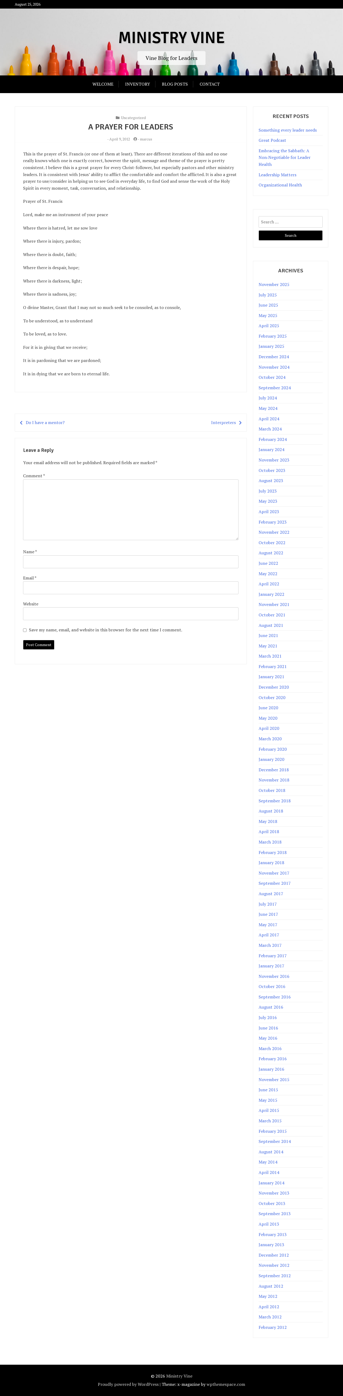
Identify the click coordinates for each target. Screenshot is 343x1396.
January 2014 (271, 1183)
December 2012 (274, 1255)
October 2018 (272, 790)
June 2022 (268, 563)
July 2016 (268, 1017)
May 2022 (268, 574)
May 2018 (268, 821)
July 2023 (268, 491)
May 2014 (268, 1162)
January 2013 (271, 1245)
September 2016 (275, 997)
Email (29, 578)
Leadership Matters (277, 175)
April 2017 (269, 935)
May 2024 (268, 408)
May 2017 (268, 925)
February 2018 (273, 852)
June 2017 (268, 914)
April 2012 (269, 1307)
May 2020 (268, 718)
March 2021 (270, 656)
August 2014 (271, 1152)
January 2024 (271, 449)
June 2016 (268, 1028)
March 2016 (270, 1048)
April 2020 (269, 728)
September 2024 (275, 388)
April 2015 (269, 1110)
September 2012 (275, 1276)
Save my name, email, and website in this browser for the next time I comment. (105, 630)
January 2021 (271, 677)
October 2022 (272, 543)
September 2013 (275, 1213)
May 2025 (268, 315)
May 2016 (268, 1038)
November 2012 (274, 1265)
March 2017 (270, 945)
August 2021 (271, 625)
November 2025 (274, 284)
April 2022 (269, 584)
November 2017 (274, 873)
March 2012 (270, 1317)
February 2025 (273, 336)
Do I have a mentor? (45, 422)
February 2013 (273, 1234)
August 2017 (271, 894)
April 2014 (269, 1172)
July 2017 (268, 904)
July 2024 (268, 398)
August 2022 (271, 553)
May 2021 (268, 646)
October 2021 (272, 615)
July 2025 (268, 295)
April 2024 (269, 419)
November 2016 (274, 976)
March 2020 (270, 739)
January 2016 (271, 1069)
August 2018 (271, 811)
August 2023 (271, 480)
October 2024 (272, 377)
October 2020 (272, 697)
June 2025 (268, 305)
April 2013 (269, 1224)
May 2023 (268, 501)
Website (30, 604)
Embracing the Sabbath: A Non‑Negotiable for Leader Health (285, 157)
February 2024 (273, 439)
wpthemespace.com (226, 1384)
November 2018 (274, 780)
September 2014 (275, 1141)
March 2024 (270, 429)
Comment (34, 476)
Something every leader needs (288, 130)
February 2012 (273, 1327)
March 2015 (270, 1121)
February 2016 (273, 1059)
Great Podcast (272, 140)
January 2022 (271, 594)
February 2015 (273, 1131)
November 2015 (274, 1079)
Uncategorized (133, 117)
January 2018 (271, 862)
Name (30, 552)
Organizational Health (280, 185)
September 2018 (275, 801)
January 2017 (271, 966)
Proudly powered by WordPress (128, 1384)
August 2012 (271, 1286)
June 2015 (268, 1090)
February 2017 (273, 956)
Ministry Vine (171, 38)
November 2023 (274, 460)
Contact (210, 84)
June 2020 (268, 708)
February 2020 (273, 749)
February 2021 (273, 666)
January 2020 (271, 759)
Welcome (102, 84)
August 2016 (271, 1007)
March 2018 (270, 842)
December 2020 (274, 687)
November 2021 (274, 604)
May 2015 (268, 1100)
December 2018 (274, 770)
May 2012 (268, 1296)
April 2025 (269, 326)
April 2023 (269, 511)
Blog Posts (175, 84)
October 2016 (272, 986)
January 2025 (271, 346)
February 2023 (273, 522)
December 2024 (274, 357)
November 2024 (274, 367)
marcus (146, 139)
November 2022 (274, 532)
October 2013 (272, 1203)
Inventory (137, 84)
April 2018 (269, 831)
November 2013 (274, 1193)
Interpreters (223, 422)
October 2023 (272, 470)
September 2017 (275, 883)
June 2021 (268, 635)
